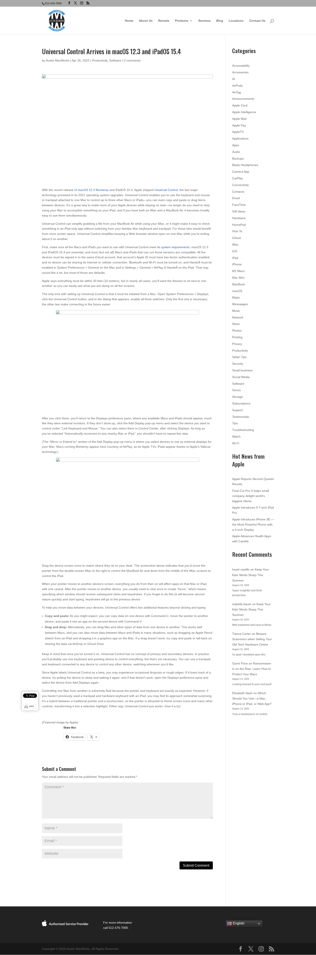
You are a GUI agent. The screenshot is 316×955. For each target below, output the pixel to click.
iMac (235, 244)
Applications (240, 138)
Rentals (163, 20)
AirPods (237, 85)
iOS (234, 251)
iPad (235, 258)
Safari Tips (239, 357)
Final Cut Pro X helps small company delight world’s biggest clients (250, 496)
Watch (236, 436)
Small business (242, 370)
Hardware (238, 218)
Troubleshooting (243, 430)
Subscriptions (241, 403)
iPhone (237, 264)
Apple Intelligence (244, 112)
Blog (219, 20)
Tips (235, 423)
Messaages (240, 304)
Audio (236, 152)
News (236, 324)
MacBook (238, 284)
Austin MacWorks (57, 60)
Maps (236, 297)
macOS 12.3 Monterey (93, 190)
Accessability (241, 65)
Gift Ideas (238, 211)
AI (233, 79)
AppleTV (238, 132)
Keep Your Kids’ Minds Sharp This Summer (250, 575)
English (238, 923)
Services (204, 20)
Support (237, 410)
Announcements (243, 98)
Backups (238, 158)
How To (237, 231)
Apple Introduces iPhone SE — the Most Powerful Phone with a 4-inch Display (253, 524)
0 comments (132, 60)
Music (236, 310)
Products (181, 20)
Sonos (236, 390)
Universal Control (166, 190)
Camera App (240, 171)
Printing (237, 337)
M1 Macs (238, 271)
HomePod (239, 224)
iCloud (236, 238)
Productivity (99, 60)
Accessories (240, 72)
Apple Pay (239, 125)
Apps (235, 145)
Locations (236, 20)
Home (129, 20)
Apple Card (239, 105)
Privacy (237, 344)
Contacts (238, 191)
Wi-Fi (235, 443)
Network (237, 317)
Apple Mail (239, 118)
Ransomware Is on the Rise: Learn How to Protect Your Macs (251, 669)
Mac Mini (238, 277)
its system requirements (173, 247)
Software (115, 60)
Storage (237, 396)
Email (236, 198)
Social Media (241, 377)
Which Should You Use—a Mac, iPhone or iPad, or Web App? (252, 698)
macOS (237, 291)
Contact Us (257, 20)
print (31, 706)
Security (237, 363)
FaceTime (239, 204)
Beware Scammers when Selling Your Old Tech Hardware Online (252, 639)
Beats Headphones (245, 165)
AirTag (236, 92)
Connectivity (240, 185)
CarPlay (237, 178)
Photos (237, 330)
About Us (146, 20)
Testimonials (240, 416)
